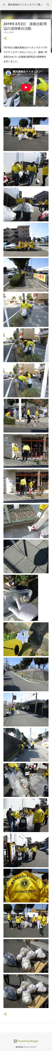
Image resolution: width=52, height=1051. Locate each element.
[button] (5, 39)
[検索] (48, 4)
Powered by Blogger (27, 1041)
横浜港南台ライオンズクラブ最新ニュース (30, 4)
